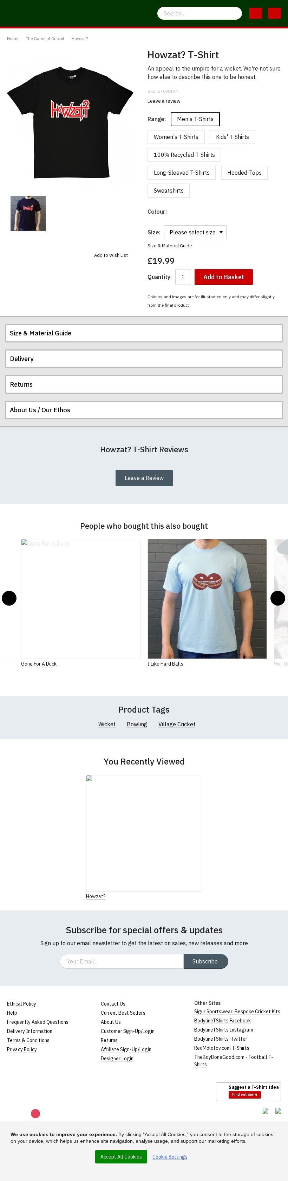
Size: (154, 232)
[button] (9, 598)
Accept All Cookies (121, 1157)
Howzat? (80, 38)
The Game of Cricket (45, 38)
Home (12, 38)
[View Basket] (255, 13)
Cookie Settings (170, 1157)
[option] (28, 214)
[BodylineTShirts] (36, 1091)
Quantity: (160, 277)
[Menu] (274, 13)
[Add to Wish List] (200, 896)
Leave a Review (144, 477)
